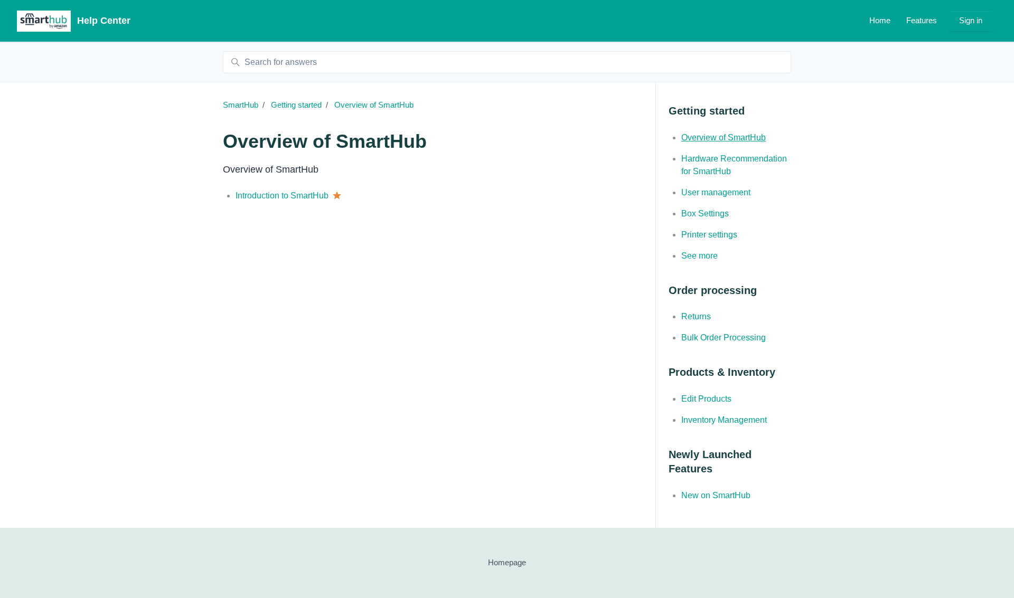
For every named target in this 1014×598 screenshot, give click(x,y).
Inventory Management (724, 419)
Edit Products (706, 398)
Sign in (970, 20)
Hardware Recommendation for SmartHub (734, 165)
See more (699, 255)
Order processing (713, 290)
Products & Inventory (722, 372)
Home (879, 20)
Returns (696, 316)
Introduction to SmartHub (282, 195)
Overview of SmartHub (374, 104)
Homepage (507, 562)
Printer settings (709, 234)
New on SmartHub (715, 495)
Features (921, 20)
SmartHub (240, 104)
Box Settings (705, 213)
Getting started (296, 104)
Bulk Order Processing (723, 337)
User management (715, 192)
